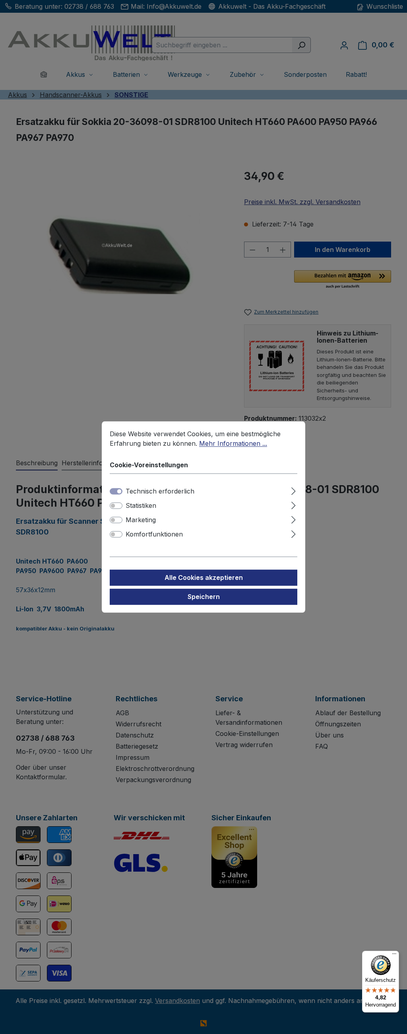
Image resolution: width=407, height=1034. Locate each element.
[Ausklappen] (293, 490)
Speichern (204, 597)
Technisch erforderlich (160, 492)
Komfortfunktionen (154, 534)
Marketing (141, 520)
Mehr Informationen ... (233, 443)
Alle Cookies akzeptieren (204, 578)
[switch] (116, 506)
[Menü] (394, 955)
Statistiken (141, 506)
